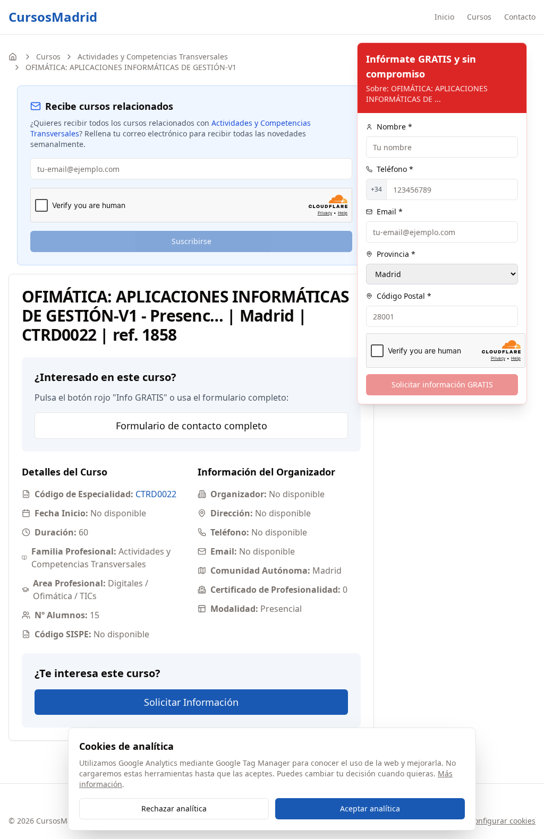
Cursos (479, 17)
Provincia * (396, 254)
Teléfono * (395, 169)
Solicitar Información (191, 702)
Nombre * (394, 127)
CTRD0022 (155, 494)
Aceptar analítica (370, 808)
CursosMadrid (52, 16)
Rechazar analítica (174, 808)
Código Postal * (404, 296)
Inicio (444, 17)
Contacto (520, 17)
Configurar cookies (502, 821)
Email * (390, 211)
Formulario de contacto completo (191, 425)
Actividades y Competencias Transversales (153, 56)
